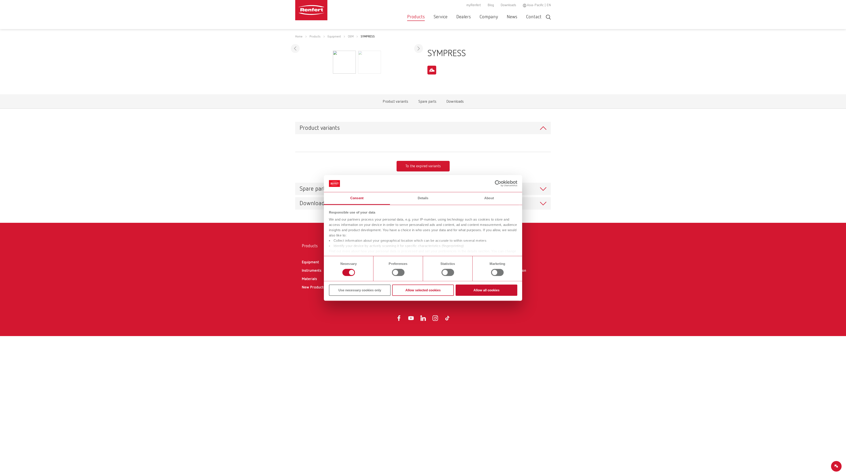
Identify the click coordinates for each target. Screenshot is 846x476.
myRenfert (473, 5)
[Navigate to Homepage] (324, 10)
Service (440, 17)
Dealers (463, 17)
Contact (534, 17)
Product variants (395, 103)
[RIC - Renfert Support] (836, 466)
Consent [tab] (357, 198)
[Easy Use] (431, 70)
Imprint (506, 285)
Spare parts (427, 103)
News (512, 17)
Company (489, 17)
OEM (351, 36)
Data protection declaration (513, 274)
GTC (503, 262)
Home (298, 36)
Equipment (334, 36)
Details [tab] (423, 198)
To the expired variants (423, 166)
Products (416, 17)
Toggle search (548, 17)
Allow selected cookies (423, 290)
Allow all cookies (486, 290)
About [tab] (489, 198)
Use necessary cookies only (359, 290)
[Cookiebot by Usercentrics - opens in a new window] (498, 183)
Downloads (508, 5)
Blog (491, 5)
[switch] (398, 272)
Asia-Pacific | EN (539, 5)
